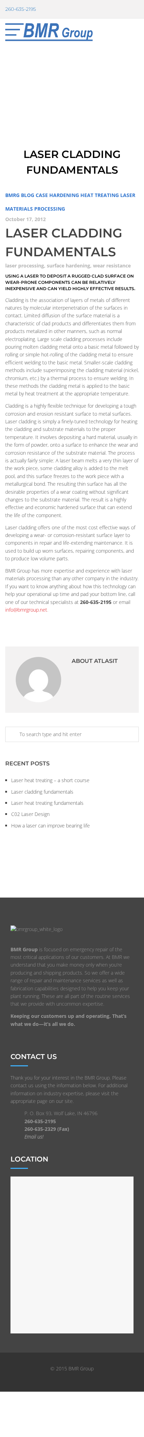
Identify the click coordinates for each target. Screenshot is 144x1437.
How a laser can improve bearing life (50, 825)
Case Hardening (57, 195)
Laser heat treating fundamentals (47, 803)
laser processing (24, 265)
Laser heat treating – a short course (50, 780)
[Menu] (138, 32)
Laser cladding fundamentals (42, 791)
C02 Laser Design (30, 814)
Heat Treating (99, 195)
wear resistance (112, 265)
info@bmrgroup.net (26, 609)
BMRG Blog (19, 195)
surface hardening (68, 265)
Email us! (33, 1136)
